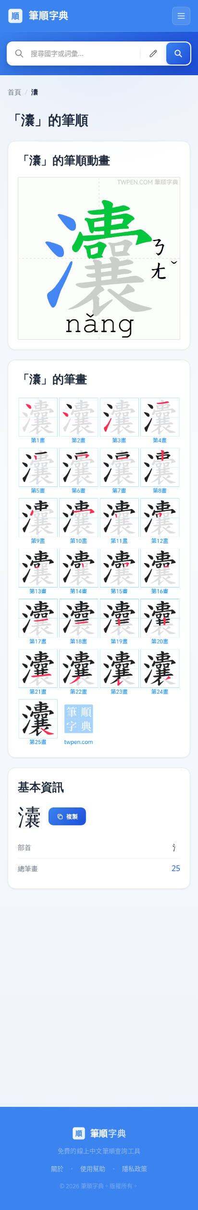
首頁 (14, 91)
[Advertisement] (99, 996)
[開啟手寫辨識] (153, 53)
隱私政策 (134, 1168)
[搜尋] (178, 53)
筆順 (108, 1133)
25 (176, 868)
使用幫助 (92, 1168)
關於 (57, 1168)
